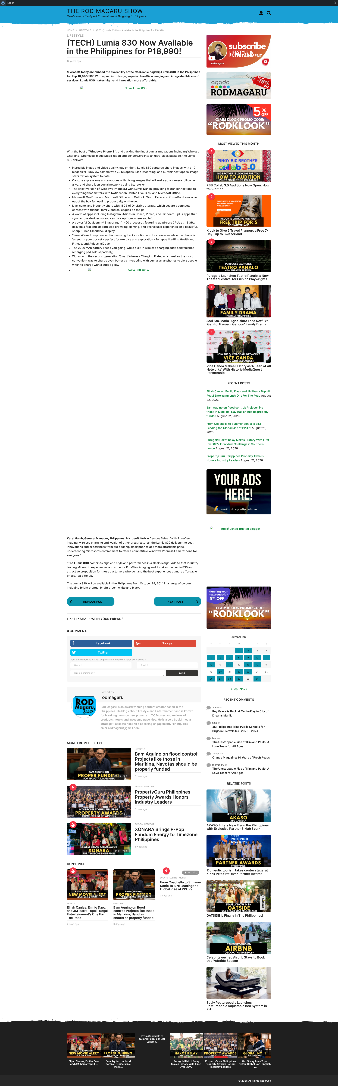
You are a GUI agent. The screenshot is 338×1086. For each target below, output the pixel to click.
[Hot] (73, 824)
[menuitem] (3, 3)
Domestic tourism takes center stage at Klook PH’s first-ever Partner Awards (237, 871)
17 (257, 665)
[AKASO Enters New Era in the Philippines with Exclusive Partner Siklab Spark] (238, 805)
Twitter (103, 652)
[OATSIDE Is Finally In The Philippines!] (238, 896)
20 (220, 672)
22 (239, 672)
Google (167, 643)
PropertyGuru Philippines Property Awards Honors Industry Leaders (162, 797)
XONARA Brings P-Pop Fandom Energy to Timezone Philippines (166, 834)
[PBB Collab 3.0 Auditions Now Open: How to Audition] (238, 166)
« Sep (234, 689)
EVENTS (139, 787)
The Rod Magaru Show (105, 11)
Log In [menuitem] (10, 2)
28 (229, 679)
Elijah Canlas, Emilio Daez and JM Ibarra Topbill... (84, 1062)
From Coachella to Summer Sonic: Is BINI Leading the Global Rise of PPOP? (180, 885)
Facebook (103, 643)
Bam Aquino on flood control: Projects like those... (118, 1064)
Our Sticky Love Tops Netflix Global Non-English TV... (255, 1064)
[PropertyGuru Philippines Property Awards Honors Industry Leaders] (99, 802)
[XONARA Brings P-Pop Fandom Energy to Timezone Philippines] (99, 839)
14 (230, 665)
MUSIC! (182, 878)
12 (211, 665)
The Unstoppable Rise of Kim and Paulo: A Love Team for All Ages (240, 744)
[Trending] (73, 787)
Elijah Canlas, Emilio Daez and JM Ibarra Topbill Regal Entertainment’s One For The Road (87, 913)
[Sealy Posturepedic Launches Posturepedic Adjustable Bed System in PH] (238, 983)
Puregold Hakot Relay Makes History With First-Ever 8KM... (186, 1064)
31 (257, 679)
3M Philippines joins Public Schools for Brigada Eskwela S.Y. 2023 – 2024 (238, 729)
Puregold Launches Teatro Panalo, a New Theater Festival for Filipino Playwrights (237, 277)
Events (164, 878)
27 (220, 679)
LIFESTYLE (75, 35)
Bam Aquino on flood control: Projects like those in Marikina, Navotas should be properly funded (167, 761)
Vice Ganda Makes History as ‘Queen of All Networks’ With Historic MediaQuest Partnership (238, 369)
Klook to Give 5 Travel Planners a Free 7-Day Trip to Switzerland (237, 232)
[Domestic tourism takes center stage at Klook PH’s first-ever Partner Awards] (238, 851)
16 (248, 665)
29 (239, 679)
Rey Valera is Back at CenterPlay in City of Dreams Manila (240, 713)
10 (257, 658)
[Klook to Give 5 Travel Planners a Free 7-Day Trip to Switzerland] (238, 211)
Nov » (244, 689)
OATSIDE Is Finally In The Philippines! (234, 915)
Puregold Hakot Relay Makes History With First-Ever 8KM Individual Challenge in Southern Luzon (238, 444)
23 (248, 672)
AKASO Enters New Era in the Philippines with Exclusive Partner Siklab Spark (237, 826)
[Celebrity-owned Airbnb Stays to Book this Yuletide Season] (238, 938)
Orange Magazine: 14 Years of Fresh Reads (241, 757)
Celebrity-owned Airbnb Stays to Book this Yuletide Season (235, 959)
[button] (261, 13)
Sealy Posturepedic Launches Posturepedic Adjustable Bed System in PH (236, 1006)
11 (266, 658)
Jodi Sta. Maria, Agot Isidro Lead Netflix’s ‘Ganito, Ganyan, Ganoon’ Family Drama (237, 322)
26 (211, 679)
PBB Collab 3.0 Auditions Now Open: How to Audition (237, 186)
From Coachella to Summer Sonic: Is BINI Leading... (152, 1038)
